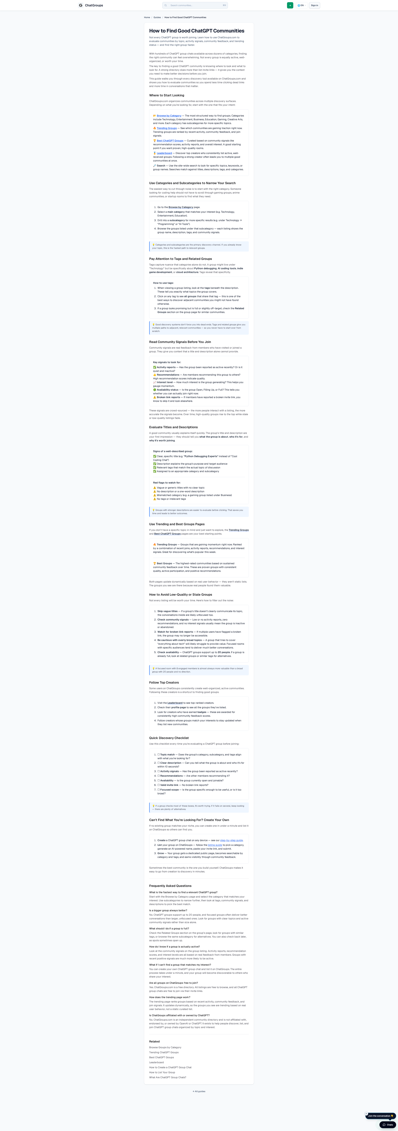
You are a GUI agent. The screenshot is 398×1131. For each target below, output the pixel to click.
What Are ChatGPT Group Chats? (167, 1077)
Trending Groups (167, 128)
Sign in (314, 5)
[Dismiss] (366, 1114)
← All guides (199, 1091)
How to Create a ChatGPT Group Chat (170, 1067)
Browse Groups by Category (165, 1047)
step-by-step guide (231, 840)
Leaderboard (164, 153)
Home (147, 17)
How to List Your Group (162, 1072)
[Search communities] (165, 5)
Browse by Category (169, 115)
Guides (157, 17)
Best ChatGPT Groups (170, 140)
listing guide (215, 845)
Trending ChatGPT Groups (164, 1052)
